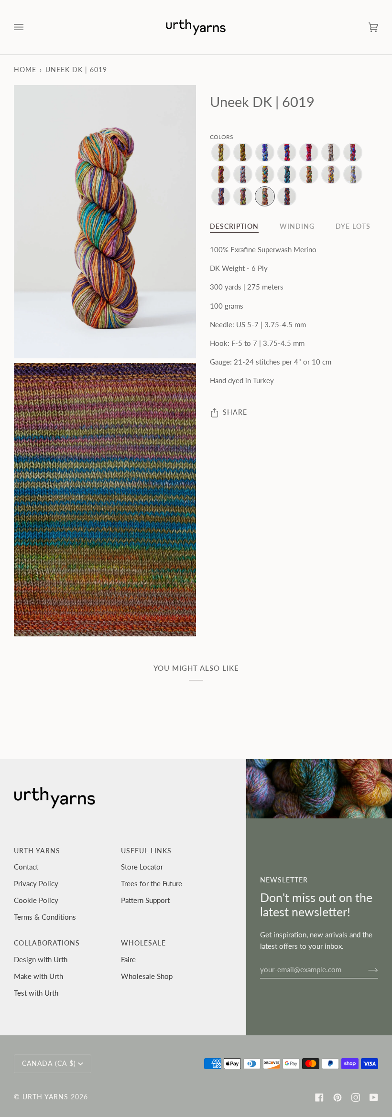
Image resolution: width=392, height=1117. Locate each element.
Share (235, 412)
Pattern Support (145, 900)
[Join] (365, 969)
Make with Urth (38, 976)
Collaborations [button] (47, 943)
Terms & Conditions (45, 917)
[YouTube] (374, 1097)
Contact (26, 866)
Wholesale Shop (147, 976)
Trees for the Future (151, 883)
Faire (128, 959)
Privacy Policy (36, 883)
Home (25, 70)
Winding (297, 226)
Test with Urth (36, 992)
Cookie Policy (36, 900)
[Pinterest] (337, 1097)
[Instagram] (355, 1097)
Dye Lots (353, 226)
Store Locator (142, 866)
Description (234, 226)
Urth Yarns (45, 1097)
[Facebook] (319, 1097)
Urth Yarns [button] (37, 851)
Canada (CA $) (49, 1063)
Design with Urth (40, 959)
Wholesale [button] (143, 943)
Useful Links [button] (146, 851)
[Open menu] (28, 27)
